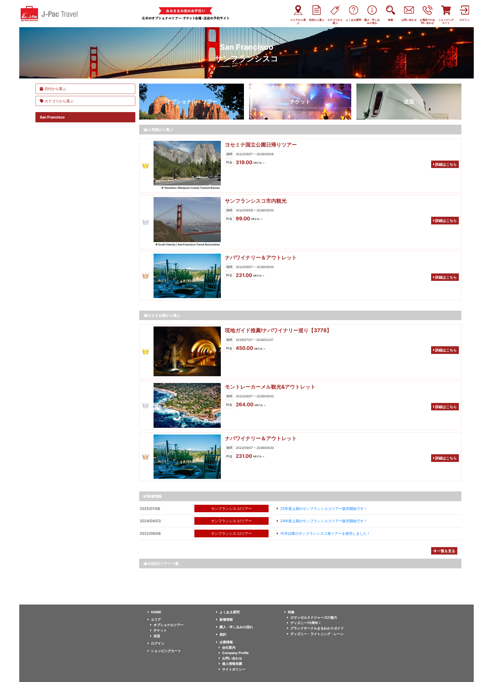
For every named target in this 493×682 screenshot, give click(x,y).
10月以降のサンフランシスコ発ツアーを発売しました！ (325, 533)
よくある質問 (230, 612)
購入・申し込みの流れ (236, 627)
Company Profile (235, 653)
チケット (300, 101)
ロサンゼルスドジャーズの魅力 (313, 617)
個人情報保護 (232, 664)
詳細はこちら (445, 164)
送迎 (409, 101)
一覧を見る (446, 551)
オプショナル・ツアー (191, 101)
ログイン (157, 643)
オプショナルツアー (169, 625)
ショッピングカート (166, 651)
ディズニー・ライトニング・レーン (317, 634)
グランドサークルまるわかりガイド (317, 628)
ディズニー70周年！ (305, 623)
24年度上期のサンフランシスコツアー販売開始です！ (323, 521)
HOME (156, 612)
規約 (223, 634)
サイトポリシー (233, 669)
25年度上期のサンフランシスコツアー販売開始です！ (323, 508)
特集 (291, 612)
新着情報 (226, 619)
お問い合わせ (232, 658)
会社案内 (228, 647)
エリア (156, 619)
